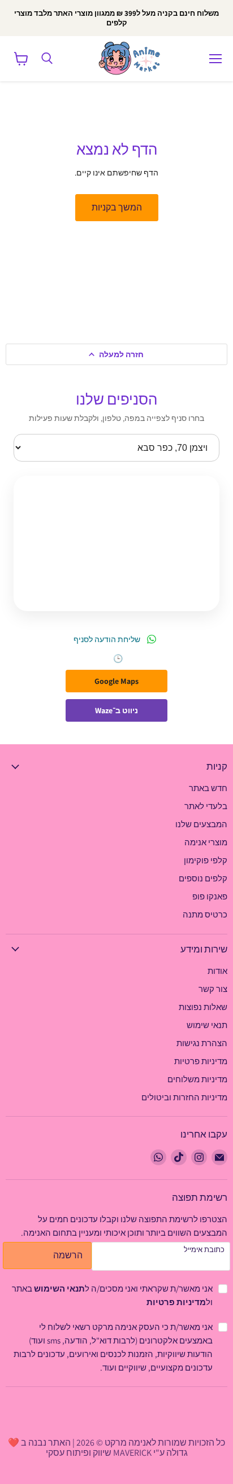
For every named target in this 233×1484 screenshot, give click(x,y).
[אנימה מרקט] (132, 59)
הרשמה (68, 1255)
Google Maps (116, 681)
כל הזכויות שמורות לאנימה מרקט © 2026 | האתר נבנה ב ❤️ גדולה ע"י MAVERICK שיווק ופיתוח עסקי (116, 1448)
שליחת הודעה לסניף (107, 639)
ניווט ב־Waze (116, 710)
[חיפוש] (47, 59)
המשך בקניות (117, 207)
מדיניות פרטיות (176, 1302)
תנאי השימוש (59, 1288)
